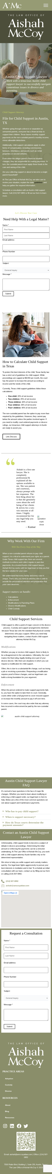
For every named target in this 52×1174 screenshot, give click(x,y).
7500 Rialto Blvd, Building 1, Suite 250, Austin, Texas (25, 1165)
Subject (6, 263)
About (7, 1105)
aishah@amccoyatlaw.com (21, 1154)
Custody (14, 628)
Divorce (8, 1091)
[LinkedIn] (12, 1126)
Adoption (9, 1079)
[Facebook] (19, 1126)
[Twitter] (26, 1126)
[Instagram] (5, 1126)
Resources (9, 1118)
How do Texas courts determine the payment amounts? (23, 823)
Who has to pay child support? (21, 811)
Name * (6, 225)
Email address (8, 240)
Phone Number (9, 252)
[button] (26, 811)
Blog (7, 1111)
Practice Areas (13, 1071)
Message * (7, 274)
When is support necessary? (20, 817)
